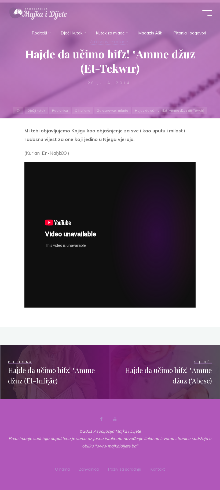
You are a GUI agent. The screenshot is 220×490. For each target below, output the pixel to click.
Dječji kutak (36, 110)
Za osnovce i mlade (112, 110)
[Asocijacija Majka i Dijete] (38, 12)
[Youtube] (115, 419)
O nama (62, 469)
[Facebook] (101, 419)
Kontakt (157, 469)
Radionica (60, 110)
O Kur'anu (82, 110)
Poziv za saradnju (124, 469)
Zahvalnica (89, 469)
